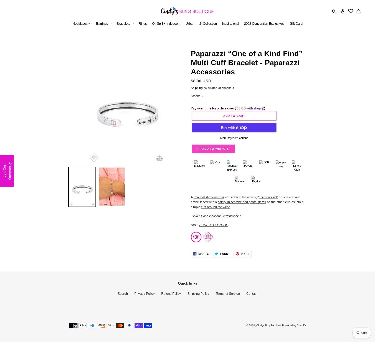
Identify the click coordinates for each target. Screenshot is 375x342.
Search (123, 293)
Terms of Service (228, 293)
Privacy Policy (144, 293)
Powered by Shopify (294, 325)
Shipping (197, 88)
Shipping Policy (198, 293)
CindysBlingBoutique (268, 325)
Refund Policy (171, 293)
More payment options (234, 138)
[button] (7, 171)
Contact (251, 293)
